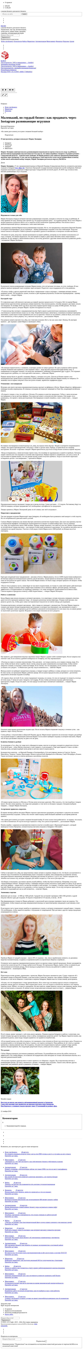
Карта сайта (9, 1314)
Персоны (66, 41)
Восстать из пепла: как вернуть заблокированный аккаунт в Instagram (27, 1102)
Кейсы (24, 41)
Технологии (18, 41)
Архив (72, 41)
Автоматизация (40, 41)
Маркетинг (31, 41)
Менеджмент (50, 41)
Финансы (59, 41)
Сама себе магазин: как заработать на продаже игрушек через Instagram (27, 1104)
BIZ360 (3, 26)
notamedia (4, 1326)
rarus (35, 1324)
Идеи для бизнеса (7, 41)
